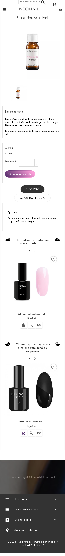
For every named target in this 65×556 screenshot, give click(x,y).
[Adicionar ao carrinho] (23, 325)
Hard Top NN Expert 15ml (31, 421)
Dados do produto (33, 197)
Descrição (33, 189)
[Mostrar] (31, 325)
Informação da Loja (26, 530)
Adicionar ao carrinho (20, 174)
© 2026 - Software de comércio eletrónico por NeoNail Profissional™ (33, 543)
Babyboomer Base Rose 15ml (31, 313)
